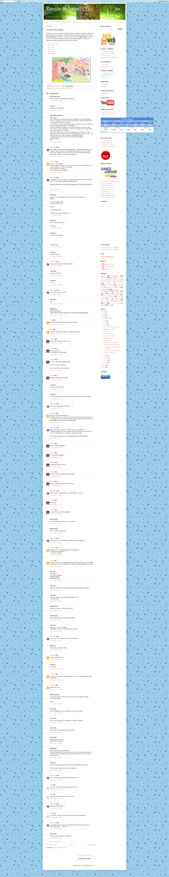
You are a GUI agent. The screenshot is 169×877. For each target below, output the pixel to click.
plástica (103, 300)
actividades (114, 276)
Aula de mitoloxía (106, 55)
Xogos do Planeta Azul (108, 185)
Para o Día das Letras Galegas (111, 350)
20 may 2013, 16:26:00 (56, 732)
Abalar (103, 276)
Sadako (111, 301)
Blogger (94, 865)
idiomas (119, 289)
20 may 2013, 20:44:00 (56, 779)
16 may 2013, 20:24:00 (56, 156)
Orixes (109, 298)
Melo (51, 785)
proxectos (103, 301)
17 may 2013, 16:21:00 (56, 334)
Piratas (104, 77)
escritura (68, 88)
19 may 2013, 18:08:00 (56, 566)
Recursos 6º (105, 86)
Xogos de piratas (106, 193)
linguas (120, 293)
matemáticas (115, 295)
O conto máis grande (109, 336)
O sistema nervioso (109, 333)
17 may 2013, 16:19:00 (56, 324)
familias (104, 290)
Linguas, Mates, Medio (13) (111, 342)
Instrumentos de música (108, 189)
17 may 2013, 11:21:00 (56, 228)
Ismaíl (71, 88)
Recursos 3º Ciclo (55, 21)
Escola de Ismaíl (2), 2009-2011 (110, 249)
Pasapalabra (105, 191)
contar (63, 88)
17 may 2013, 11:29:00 (56, 275)
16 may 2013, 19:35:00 (56, 110)
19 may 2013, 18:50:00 (56, 580)
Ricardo (52, 339)
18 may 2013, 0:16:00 (55, 457)
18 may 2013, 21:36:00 (56, 555)
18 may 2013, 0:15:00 (55, 447)
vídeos (103, 305)
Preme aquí (105, 64)
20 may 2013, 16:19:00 (56, 722)
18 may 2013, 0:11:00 (55, 438)
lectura (103, 293)
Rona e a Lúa (107, 340)
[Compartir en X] (69, 86)
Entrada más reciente (52, 844)
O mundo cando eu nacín (108, 73)
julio (105, 320)
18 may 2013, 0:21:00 (55, 504)
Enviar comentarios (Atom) (60, 847)
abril (105, 355)
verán (118, 303)
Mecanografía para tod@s (108, 114)
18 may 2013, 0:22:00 (55, 514)
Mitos (119, 296)
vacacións (113, 303)
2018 (104, 314)
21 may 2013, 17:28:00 (56, 808)
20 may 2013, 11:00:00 (56, 640)
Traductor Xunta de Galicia (109, 146)
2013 (104, 316)
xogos (109, 305)
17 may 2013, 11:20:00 (56, 215)
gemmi (52, 560)
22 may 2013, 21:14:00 (56, 838)
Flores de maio (107, 338)
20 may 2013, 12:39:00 (56, 680)
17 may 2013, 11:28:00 (56, 266)
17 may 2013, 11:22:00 (56, 247)
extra (118, 287)
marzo (106, 358)
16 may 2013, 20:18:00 (56, 142)
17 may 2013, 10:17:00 (56, 189)
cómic (107, 286)
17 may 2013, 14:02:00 (56, 315)
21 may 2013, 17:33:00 (56, 828)
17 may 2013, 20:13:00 (56, 354)
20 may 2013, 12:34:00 (56, 659)
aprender (119, 277)
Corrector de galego (107, 140)
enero (105, 362)
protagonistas (114, 300)
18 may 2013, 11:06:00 (56, 523)
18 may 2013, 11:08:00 (56, 533)
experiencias (111, 287)
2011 (104, 367)
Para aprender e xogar (107, 197)
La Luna (106, 331)
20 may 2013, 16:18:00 (56, 713)
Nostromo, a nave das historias (110, 57)
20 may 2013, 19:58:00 (56, 757)
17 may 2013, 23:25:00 (56, 398)
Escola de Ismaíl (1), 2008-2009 (110, 247)
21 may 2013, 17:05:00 (56, 789)
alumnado (55, 88)
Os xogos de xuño (107, 183)
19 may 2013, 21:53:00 (56, 610)
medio (111, 296)
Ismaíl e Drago (54, 43)
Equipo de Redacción (109, 264)
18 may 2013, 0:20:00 (55, 495)
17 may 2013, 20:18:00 (56, 370)
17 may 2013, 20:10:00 (56, 343)
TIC (105, 303)
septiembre (107, 318)
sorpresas (120, 301)
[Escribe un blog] (67, 86)
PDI (114, 298)
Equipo (119, 286)
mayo (105, 325)
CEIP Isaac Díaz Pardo (112, 282)
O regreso (52, 45)
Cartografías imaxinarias (108, 51)
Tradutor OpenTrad (107, 143)
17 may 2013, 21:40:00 (56, 389)
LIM (115, 293)
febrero (106, 360)
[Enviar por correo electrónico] (65, 86)
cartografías (110, 280)
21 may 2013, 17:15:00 (56, 798)
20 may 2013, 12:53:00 (56, 689)
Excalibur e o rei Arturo (109, 353)
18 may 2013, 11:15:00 (56, 542)
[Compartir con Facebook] (70, 86)
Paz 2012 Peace (106, 75)
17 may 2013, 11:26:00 (56, 256)
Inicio (46, 21)
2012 (104, 365)
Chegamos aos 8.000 (109, 329)
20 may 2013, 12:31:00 (56, 650)
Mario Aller (53, 147)
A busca (52, 49)
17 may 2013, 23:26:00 (56, 408)
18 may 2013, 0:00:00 (55, 422)
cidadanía (118, 284)
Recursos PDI (67, 21)
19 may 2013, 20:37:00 (56, 601)
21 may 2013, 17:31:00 (56, 817)
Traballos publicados (107, 112)
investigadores (105, 291)
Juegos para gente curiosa (109, 195)
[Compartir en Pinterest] (72, 86)
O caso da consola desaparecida (112, 327)
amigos (60, 88)
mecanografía (103, 296)
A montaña (53, 51)
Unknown (52, 161)
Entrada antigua (91, 844)
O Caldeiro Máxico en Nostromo (112, 344)
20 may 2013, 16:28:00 (56, 743)
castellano (117, 280)
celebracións (109, 284)
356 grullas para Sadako (108, 53)
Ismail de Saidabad (109, 266)
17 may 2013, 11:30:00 (56, 294)
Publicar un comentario (54, 841)
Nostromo (103, 298)
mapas (106, 295)
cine (102, 286)
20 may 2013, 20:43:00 (56, 770)
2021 (104, 311)
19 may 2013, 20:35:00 (56, 590)
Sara (51, 320)
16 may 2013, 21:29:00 (56, 172)
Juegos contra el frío (107, 187)
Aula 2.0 (75, 21)
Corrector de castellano (108, 144)
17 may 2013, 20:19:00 (56, 379)
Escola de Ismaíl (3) (67, 9)
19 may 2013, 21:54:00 (56, 620)
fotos (114, 289)
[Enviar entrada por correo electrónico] (62, 86)
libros (110, 293)
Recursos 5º (105, 84)
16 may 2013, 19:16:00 (56, 100)
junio (105, 322)
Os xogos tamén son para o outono (111, 181)
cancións (103, 279)
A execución (53, 53)
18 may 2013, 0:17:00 (55, 466)
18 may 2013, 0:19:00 (55, 485)
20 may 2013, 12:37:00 (56, 669)
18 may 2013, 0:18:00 (55, 476)
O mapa (52, 47)
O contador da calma (107, 66)
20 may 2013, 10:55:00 (56, 631)
